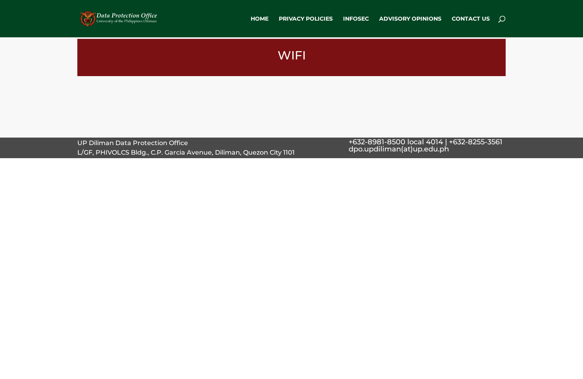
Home (259, 19)
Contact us (471, 19)
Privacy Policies (306, 19)
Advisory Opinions (410, 19)
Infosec (356, 19)
